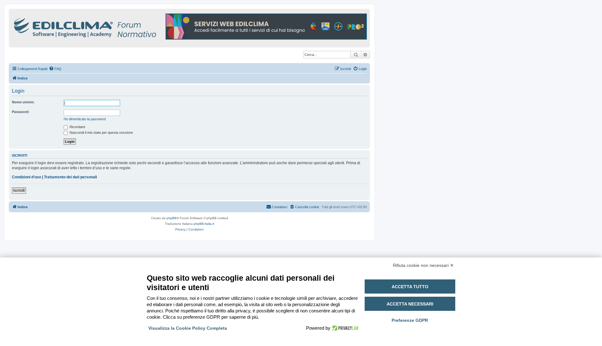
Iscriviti (19, 190)
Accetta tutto (410, 286)
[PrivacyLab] (344, 328)
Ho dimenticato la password (85, 119)
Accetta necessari (410, 303)
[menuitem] (55, 69)
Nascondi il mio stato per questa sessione (101, 132)
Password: (20, 112)
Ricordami (77, 127)
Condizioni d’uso (26, 177)
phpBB (171, 218)
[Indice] (112, 26)
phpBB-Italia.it (204, 223)
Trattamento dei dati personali (70, 177)
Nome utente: (23, 102)
